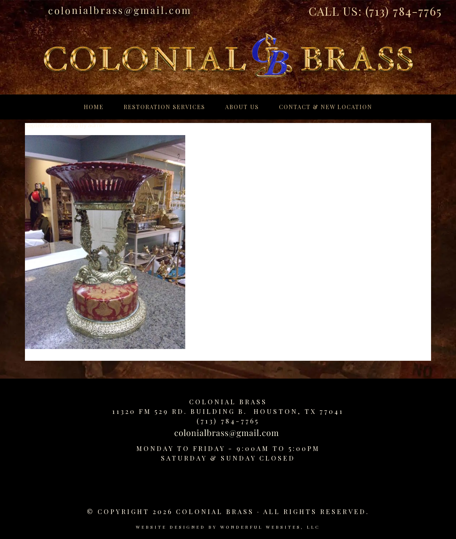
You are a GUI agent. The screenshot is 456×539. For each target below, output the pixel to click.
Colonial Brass (228, 401)
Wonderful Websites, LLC (270, 527)
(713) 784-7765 (404, 11)
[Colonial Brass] (228, 47)
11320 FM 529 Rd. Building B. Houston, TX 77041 (228, 411)
